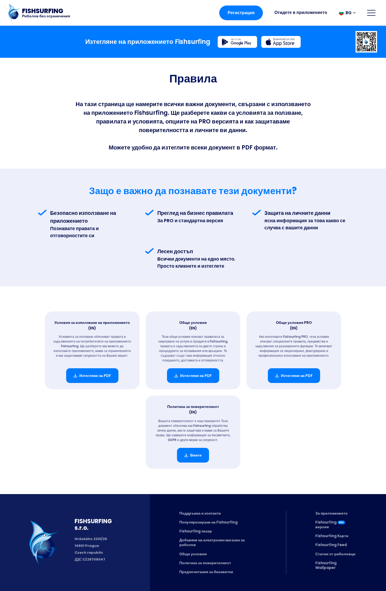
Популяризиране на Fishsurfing (208, 522)
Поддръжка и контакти (200, 513)
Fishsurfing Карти (331, 535)
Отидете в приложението (300, 12)
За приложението (331, 513)
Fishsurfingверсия (326, 524)
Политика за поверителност (205, 563)
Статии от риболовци (335, 554)
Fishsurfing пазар (195, 531)
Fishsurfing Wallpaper (326, 565)
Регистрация (241, 13)
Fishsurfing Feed (331, 544)
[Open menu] (371, 12)
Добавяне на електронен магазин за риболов (212, 542)
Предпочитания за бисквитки (206, 571)
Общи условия (193, 554)
